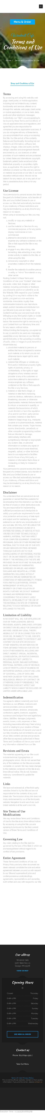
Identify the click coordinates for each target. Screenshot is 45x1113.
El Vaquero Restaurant (30, 1100)
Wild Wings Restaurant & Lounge (41, 1097)
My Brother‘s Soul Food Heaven (27, 1097)
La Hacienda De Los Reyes (13, 1097)
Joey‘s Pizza (37, 1097)
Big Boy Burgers (20, 1100)
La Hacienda (24, 1097)
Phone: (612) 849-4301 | (22, 1055)
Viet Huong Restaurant (17, 1097)
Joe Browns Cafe (23, 1100)
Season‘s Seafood (21, 1097)
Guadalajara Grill (17, 1100)
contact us (38, 1082)
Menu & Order (22, 21)
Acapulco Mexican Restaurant (7, 1097)
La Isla (10, 1097)
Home (8, 60)
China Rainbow (35, 1097)
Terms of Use (16, 1078)
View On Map (22, 971)
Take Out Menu (22, 1064)
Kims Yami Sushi (15, 1100)
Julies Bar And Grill (32, 1097)
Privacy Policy (28, 1078)
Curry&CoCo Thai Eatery (26, 1100)
